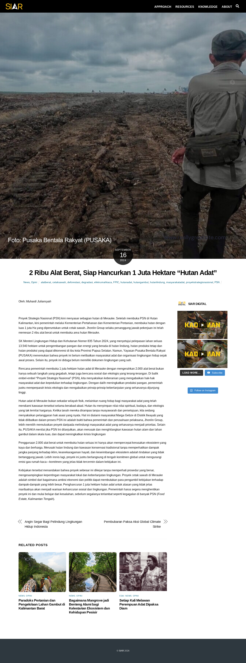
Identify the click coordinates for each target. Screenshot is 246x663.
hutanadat (126, 282)
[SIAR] (14, 8)
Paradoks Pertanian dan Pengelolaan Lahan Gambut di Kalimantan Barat (42, 604)
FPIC (116, 282)
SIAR (121, 650)
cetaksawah (59, 282)
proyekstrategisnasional (199, 282)
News (26, 282)
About (227, 6)
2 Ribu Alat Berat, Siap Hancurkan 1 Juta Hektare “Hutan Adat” (123, 272)
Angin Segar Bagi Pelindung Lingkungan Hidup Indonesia (53, 524)
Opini (34, 282)
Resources (184, 6)
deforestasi (73, 282)
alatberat (46, 282)
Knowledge (208, 6)
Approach (162, 6)
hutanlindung (157, 282)
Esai (121, 596)
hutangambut (141, 282)
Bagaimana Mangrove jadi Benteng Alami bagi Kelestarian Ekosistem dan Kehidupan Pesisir (89, 606)
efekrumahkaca (103, 282)
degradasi (87, 282)
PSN (217, 282)
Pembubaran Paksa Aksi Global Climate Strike (132, 524)
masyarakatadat (175, 282)
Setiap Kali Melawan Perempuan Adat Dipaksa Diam (138, 604)
